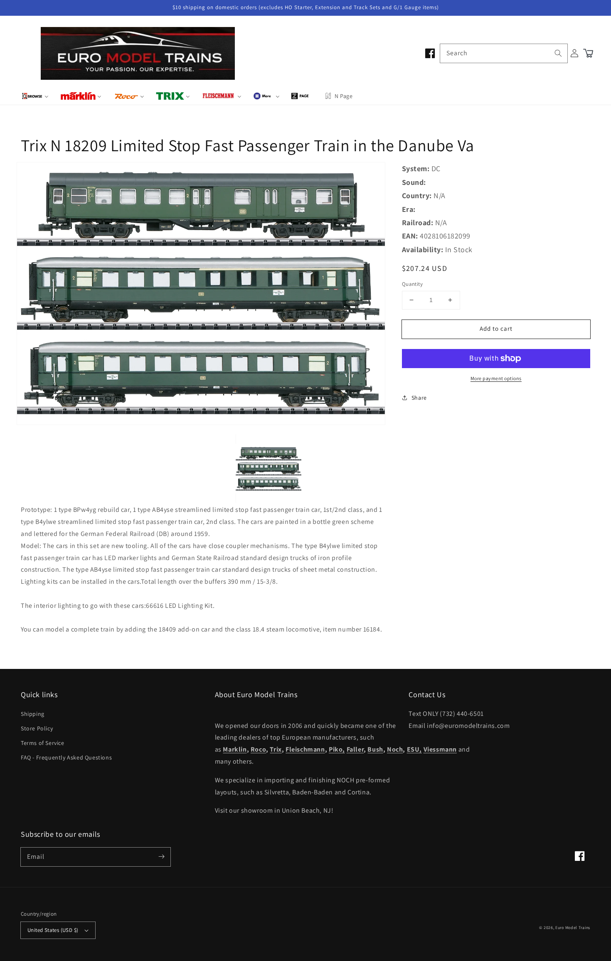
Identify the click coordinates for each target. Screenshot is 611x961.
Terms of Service (42, 743)
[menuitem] (35, 96)
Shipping (32, 714)
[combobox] (503, 53)
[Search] (558, 53)
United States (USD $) (52, 930)
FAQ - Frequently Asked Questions (66, 757)
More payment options (496, 378)
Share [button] (419, 397)
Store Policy (37, 728)
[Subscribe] (161, 857)
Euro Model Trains (572, 927)
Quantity (412, 284)
